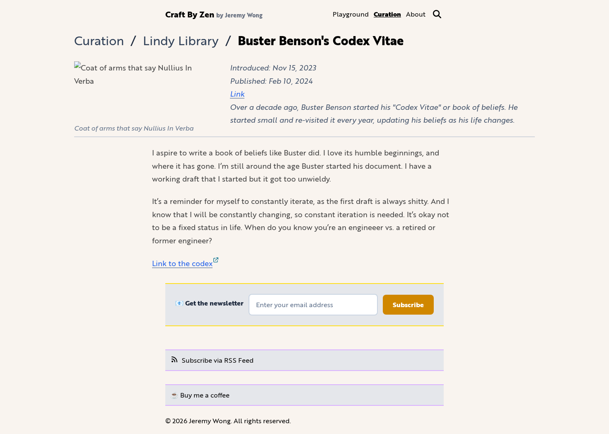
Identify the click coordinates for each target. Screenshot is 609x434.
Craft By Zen (189, 14)
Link (237, 93)
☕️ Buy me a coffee (200, 395)
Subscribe (408, 305)
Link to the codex (182, 263)
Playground (351, 14)
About (415, 14)
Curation (387, 14)
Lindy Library (181, 40)
